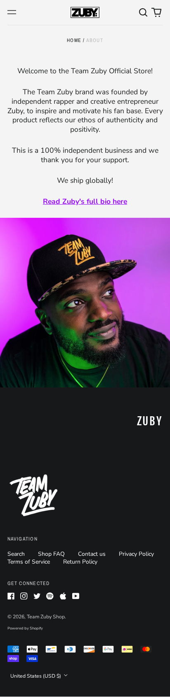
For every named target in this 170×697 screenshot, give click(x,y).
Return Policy (80, 562)
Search (16, 554)
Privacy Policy (136, 554)
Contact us (92, 554)
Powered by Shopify (25, 628)
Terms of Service (28, 562)
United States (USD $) (36, 676)
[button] (143, 12)
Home (74, 40)
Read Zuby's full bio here (85, 201)
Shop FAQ (51, 554)
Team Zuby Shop (46, 616)
